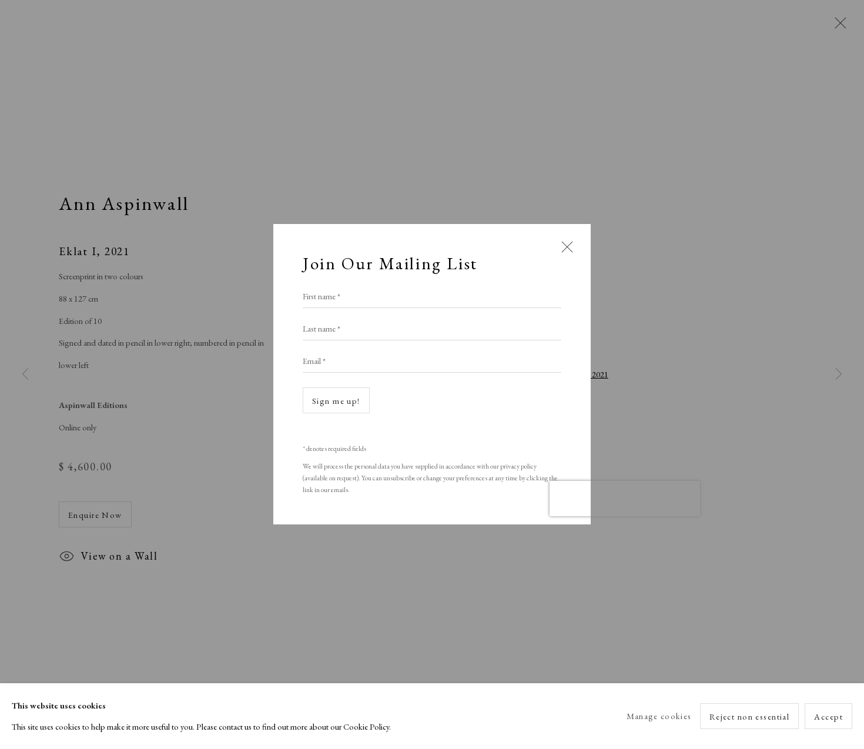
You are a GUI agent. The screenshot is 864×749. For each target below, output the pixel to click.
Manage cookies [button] (659, 715)
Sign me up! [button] (336, 401)
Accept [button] (828, 716)
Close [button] (564, 252)
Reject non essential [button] (749, 716)
